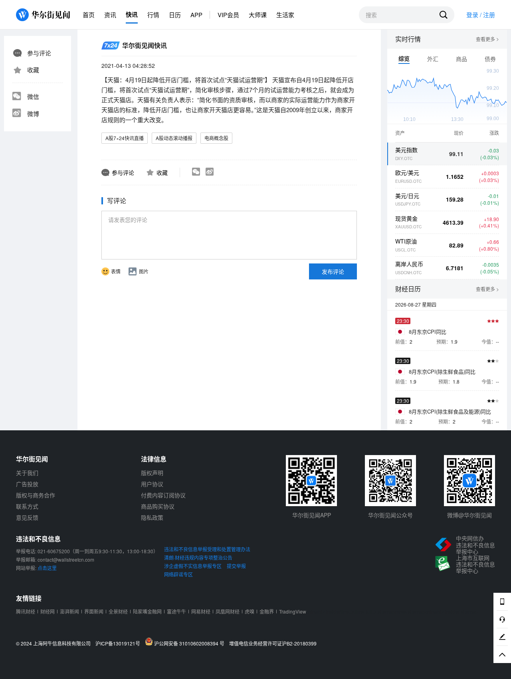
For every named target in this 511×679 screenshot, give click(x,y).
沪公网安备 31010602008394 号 (190, 643)
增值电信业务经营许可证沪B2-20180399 (273, 643)
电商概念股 (216, 138)
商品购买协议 (157, 506)
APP (196, 14)
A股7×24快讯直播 (124, 138)
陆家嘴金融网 (147, 611)
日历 (175, 14)
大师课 (258, 14)
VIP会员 (228, 14)
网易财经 (200, 611)
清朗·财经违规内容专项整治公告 (198, 557)
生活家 (285, 14)
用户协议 (152, 484)
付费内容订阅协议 (163, 495)
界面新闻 (93, 611)
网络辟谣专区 (178, 574)
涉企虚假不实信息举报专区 (193, 565)
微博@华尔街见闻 (469, 515)
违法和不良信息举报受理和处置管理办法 (207, 549)
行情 (153, 14)
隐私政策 (152, 517)
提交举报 (236, 565)
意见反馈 (27, 517)
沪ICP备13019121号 (119, 643)
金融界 (266, 611)
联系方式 (27, 506)
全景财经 (118, 611)
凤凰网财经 (228, 611)
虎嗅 (249, 611)
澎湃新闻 (69, 611)
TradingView (292, 611)
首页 (89, 14)
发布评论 (333, 271)
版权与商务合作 (35, 495)
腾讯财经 (25, 611)
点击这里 (47, 567)
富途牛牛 (176, 611)
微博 (33, 113)
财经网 (47, 611)
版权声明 (152, 473)
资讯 (110, 14)
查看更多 (487, 39)
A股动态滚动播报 (174, 138)
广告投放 (27, 484)
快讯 (132, 14)
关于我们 (27, 473)
